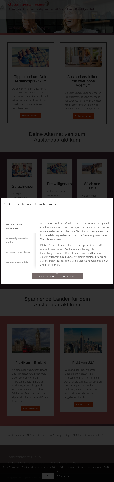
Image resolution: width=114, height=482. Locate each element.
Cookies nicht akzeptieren (70, 276)
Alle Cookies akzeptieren (44, 276)
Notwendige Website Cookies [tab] (17, 240)
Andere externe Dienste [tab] (18, 252)
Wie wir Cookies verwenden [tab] (14, 226)
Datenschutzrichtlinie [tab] (17, 262)
